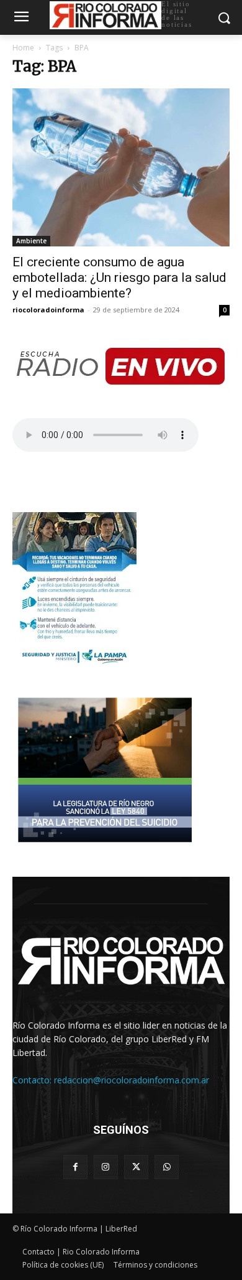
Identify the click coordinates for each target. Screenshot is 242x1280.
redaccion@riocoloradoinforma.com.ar (131, 1080)
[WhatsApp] (167, 1167)
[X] (136, 1167)
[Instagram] (106, 1167)
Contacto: (33, 1080)
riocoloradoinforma (48, 309)
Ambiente (31, 240)
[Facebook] (75, 1167)
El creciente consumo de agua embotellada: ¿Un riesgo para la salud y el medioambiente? (119, 278)
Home (23, 47)
